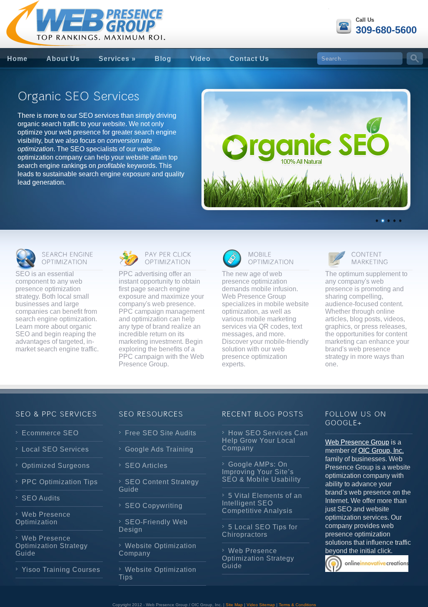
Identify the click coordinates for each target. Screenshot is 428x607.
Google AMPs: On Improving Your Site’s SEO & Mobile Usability (261, 472)
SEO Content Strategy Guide (159, 485)
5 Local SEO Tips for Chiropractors (260, 530)
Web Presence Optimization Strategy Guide (51, 546)
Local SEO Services (55, 449)
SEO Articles (146, 465)
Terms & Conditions (297, 604)
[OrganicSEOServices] (101, 96)
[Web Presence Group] (67, 17)
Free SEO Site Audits (160, 433)
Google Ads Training (159, 449)
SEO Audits (41, 498)
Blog (163, 58)
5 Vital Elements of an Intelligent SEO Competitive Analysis (262, 503)
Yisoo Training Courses (61, 569)
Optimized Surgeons (56, 465)
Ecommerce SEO (50, 433)
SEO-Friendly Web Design (153, 525)
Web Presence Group (357, 442)
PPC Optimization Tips (60, 481)
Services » (117, 58)
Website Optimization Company (157, 549)
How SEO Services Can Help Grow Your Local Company (265, 440)
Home (17, 58)
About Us (63, 58)
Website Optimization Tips (157, 573)
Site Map (234, 604)
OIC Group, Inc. (381, 450)
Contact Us (249, 58)
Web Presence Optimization (43, 518)
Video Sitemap (261, 604)
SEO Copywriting (154, 505)
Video (200, 58)
